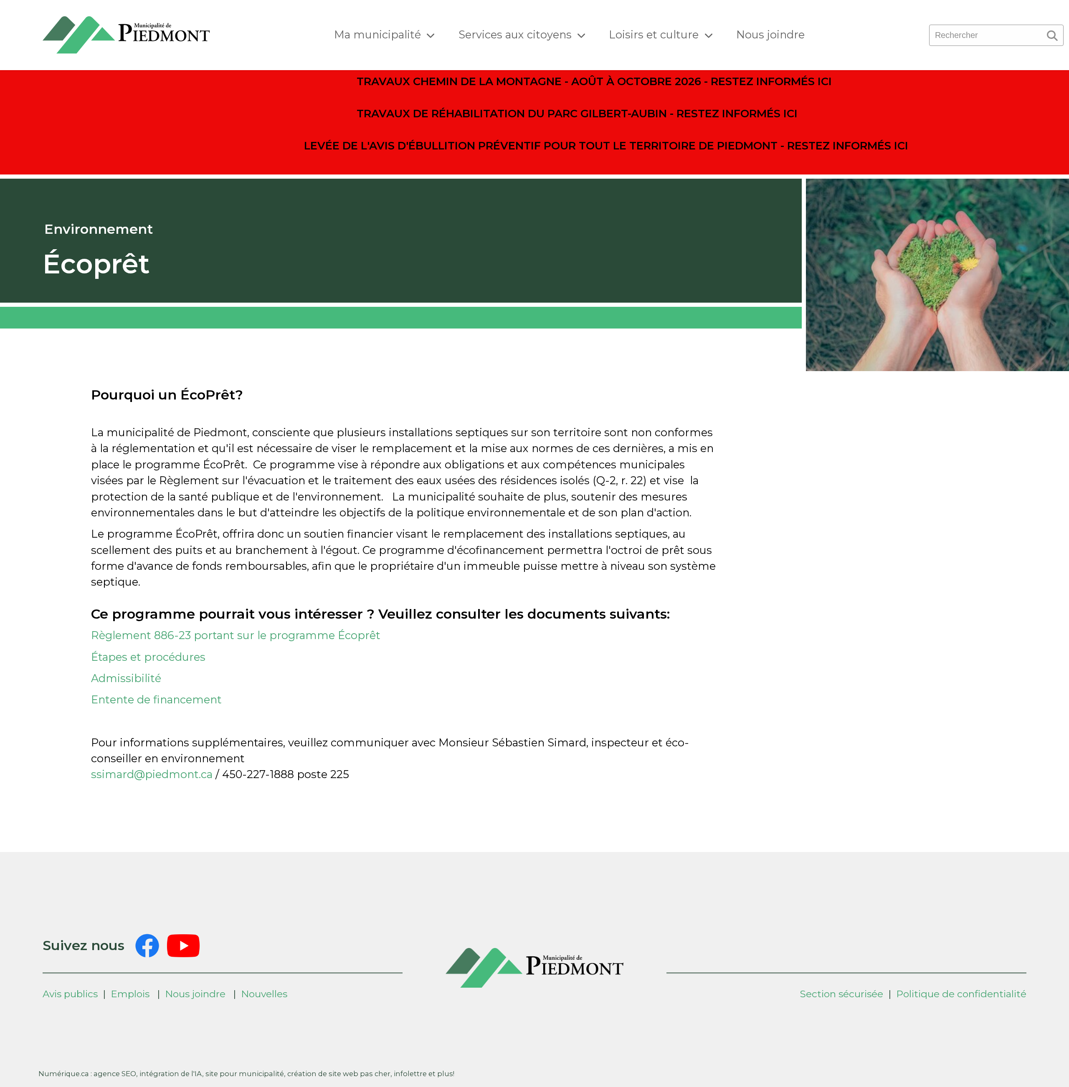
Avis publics (70, 994)
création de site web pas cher (338, 1073)
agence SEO (115, 1073)
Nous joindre (770, 34)
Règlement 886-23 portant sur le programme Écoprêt (235, 635)
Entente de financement (158, 699)
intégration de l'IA (170, 1073)
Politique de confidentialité (961, 994)
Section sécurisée (841, 994)
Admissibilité (126, 678)
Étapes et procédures (149, 656)
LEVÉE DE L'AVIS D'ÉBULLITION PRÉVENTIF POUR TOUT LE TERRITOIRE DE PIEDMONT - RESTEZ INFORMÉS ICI (606, 145)
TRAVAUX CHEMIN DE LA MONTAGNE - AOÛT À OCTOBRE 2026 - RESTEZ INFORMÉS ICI (594, 81)
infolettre (410, 1073)
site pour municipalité (244, 1073)
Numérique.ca (63, 1073)
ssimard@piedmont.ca (152, 774)
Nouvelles (264, 994)
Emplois (130, 994)
